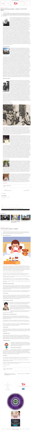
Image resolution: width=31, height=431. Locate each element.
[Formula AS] (15, 3)
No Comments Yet (4, 193)
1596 (9, 230)
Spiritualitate (1, 7)
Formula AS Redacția (5, 230)
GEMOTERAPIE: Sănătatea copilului (9, 228)
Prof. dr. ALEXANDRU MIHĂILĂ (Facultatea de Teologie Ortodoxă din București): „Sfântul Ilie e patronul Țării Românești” (15, 222)
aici (13, 0)
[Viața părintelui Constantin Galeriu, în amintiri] (5, 217)
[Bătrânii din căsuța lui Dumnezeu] (26, 217)
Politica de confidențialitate (15, 429)
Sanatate (5, 366)
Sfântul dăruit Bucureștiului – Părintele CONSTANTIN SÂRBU (13, 9)
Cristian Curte (8, 185)
